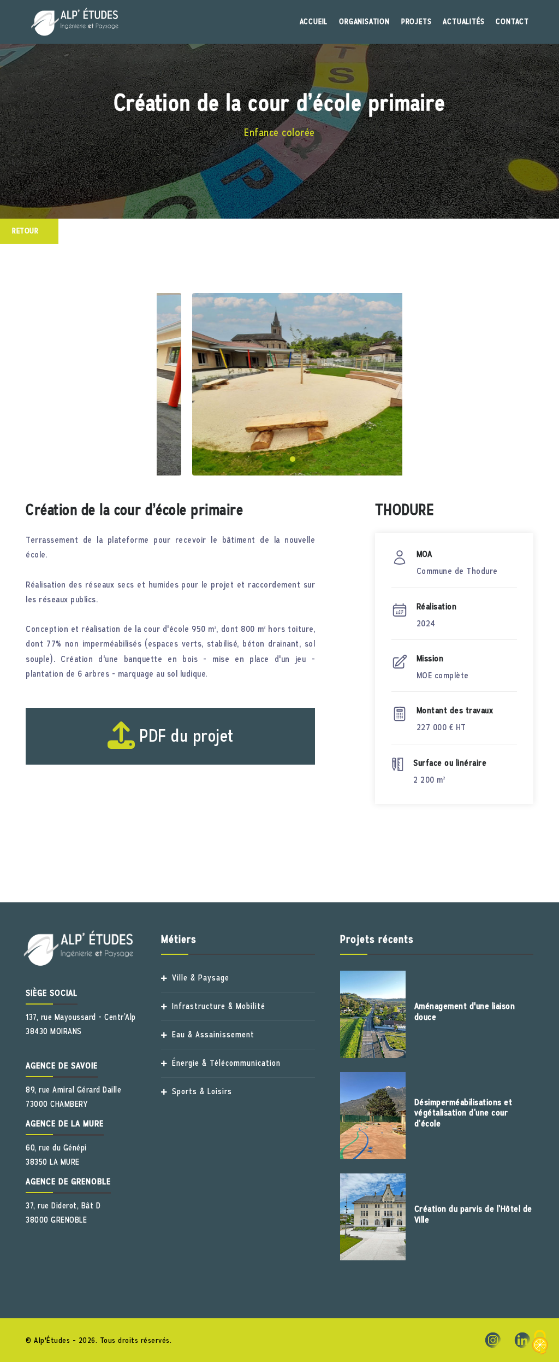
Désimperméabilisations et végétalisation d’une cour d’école (463, 1113)
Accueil (314, 21)
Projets (416, 21)
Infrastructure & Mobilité (218, 1006)
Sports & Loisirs (202, 1092)
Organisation (364, 21)
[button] (253, 459)
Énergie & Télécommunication (226, 1063)
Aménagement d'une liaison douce (464, 1011)
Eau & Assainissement (213, 1035)
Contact (512, 21)
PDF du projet (184, 736)
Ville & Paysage (200, 978)
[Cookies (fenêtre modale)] (540, 1343)
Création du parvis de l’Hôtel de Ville (473, 1214)
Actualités (463, 21)
